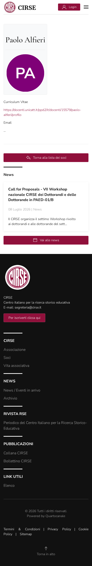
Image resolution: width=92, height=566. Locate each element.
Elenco (9, 485)
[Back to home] (20, 7)
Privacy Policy (59, 529)
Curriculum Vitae (16, 102)
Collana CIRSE (16, 453)
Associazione (14, 349)
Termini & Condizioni (22, 529)
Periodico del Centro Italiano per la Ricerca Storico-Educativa (45, 425)
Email (8, 122)
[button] (86, 7)
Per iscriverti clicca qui (24, 318)
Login (72, 7)
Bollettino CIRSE (18, 461)
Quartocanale (55, 516)
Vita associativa (16, 365)
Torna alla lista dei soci (49, 157)
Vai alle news (49, 240)
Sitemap (26, 534)
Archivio (10, 398)
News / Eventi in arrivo (22, 390)
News (9, 174)
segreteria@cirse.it (28, 307)
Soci (7, 357)
